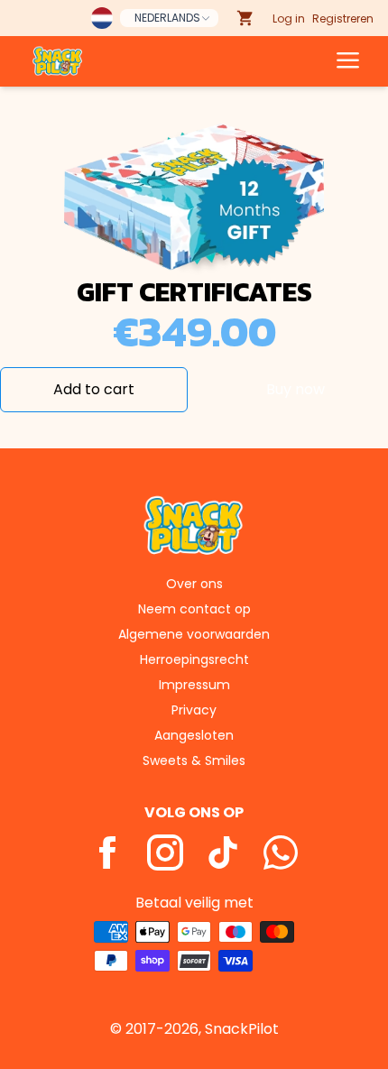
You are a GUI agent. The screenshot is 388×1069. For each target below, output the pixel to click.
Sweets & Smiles (194, 760)
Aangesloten (194, 735)
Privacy (194, 710)
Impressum (194, 685)
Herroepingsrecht (194, 659)
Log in (289, 18)
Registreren (343, 18)
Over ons (194, 584)
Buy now (295, 389)
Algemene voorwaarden (194, 634)
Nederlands (167, 17)
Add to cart (93, 389)
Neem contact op (194, 609)
